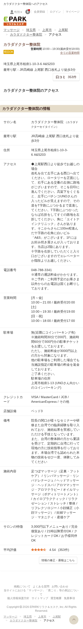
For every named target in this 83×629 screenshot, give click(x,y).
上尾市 (47, 30)
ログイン (55, 11)
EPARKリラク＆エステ (15, 21)
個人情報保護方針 (18, 598)
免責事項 (69, 598)
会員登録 (39, 11)
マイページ (73, 11)
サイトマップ (40, 598)
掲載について (22, 586)
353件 (66, 77)
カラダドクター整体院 (26, 34)
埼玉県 (31, 30)
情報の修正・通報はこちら (58, 560)
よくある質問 (41, 586)
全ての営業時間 (70, 52)
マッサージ (11, 30)
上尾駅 (63, 30)
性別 (17, 12)
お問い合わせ (60, 586)
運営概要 (56, 598)
